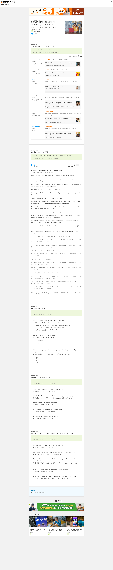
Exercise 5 (34, 431)
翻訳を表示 (37, 33)
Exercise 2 (34, 150)
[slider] (34, 165)
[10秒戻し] (74, 165)
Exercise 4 (34, 375)
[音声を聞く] (39, 60)
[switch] (32, 33)
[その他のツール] (81, 165)
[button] (63, 92)
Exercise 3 (34, 306)
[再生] (32, 165)
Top (11, 4)
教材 (20, 4)
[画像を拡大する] (73, 27)
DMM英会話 (34, 20)
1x (77, 165)
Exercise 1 (34, 44)
